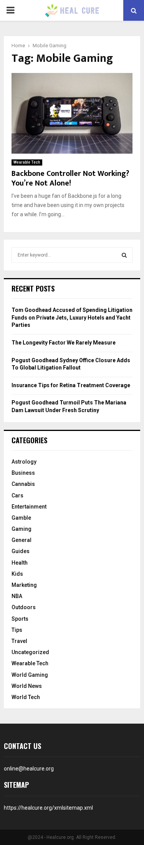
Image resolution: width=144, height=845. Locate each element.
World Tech (26, 697)
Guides (21, 551)
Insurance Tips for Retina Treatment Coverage (71, 385)
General (21, 540)
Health (20, 563)
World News (27, 686)
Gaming (21, 529)
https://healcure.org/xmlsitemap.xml (48, 808)
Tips (17, 630)
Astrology (24, 462)
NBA (17, 596)
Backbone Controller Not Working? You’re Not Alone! (70, 178)
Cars (17, 495)
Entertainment (29, 507)
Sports (20, 619)
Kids (17, 574)
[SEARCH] (124, 255)
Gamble (21, 518)
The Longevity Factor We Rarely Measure (64, 343)
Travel (19, 641)
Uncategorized (30, 652)
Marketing (24, 585)
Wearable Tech (26, 162)
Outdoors (24, 607)
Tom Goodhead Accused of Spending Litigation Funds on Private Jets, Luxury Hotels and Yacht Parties (72, 317)
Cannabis (23, 484)
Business (23, 473)
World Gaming (30, 675)
